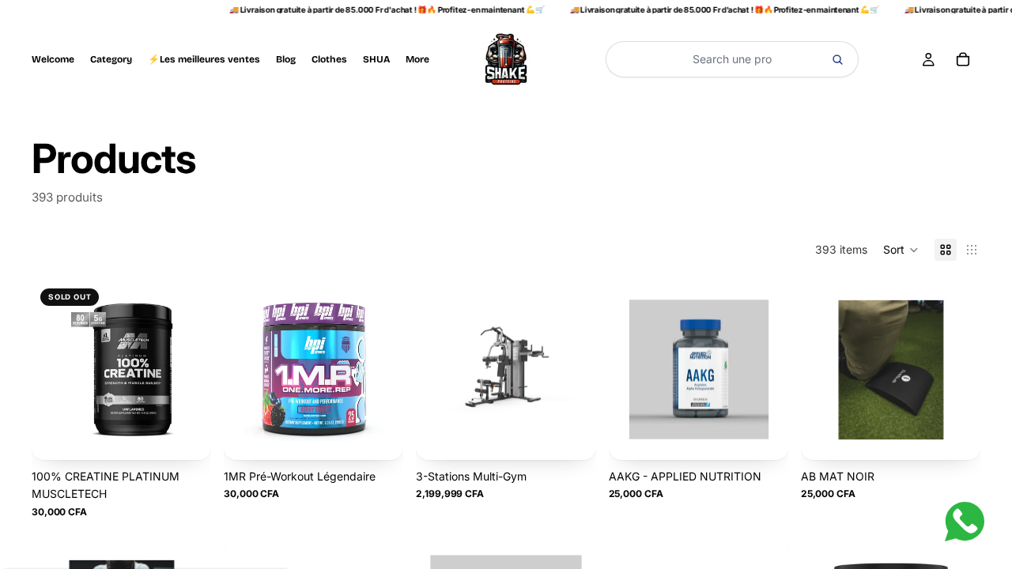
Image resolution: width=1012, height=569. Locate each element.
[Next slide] (193, 369)
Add (392, 434)
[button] (901, 249)
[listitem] (417, 59)
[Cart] (963, 59)
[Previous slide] (49, 369)
